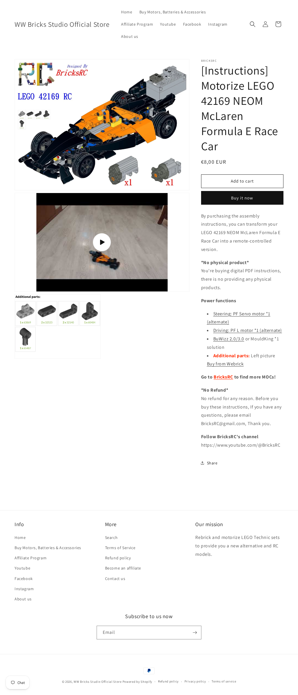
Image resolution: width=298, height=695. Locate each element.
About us (23, 599)
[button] (252, 24)
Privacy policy (195, 681)
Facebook (24, 578)
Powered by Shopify (137, 682)
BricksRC (223, 377)
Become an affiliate (123, 568)
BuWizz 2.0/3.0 (228, 339)
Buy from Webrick (225, 364)
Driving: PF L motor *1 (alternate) (247, 330)
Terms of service (224, 681)
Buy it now (242, 198)
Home (20, 537)
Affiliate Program (31, 557)
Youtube (22, 568)
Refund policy (118, 557)
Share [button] (212, 463)
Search (111, 537)
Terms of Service (120, 547)
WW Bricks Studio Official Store (98, 682)
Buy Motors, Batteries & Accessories (48, 547)
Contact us (115, 578)
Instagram (24, 588)
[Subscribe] (194, 632)
